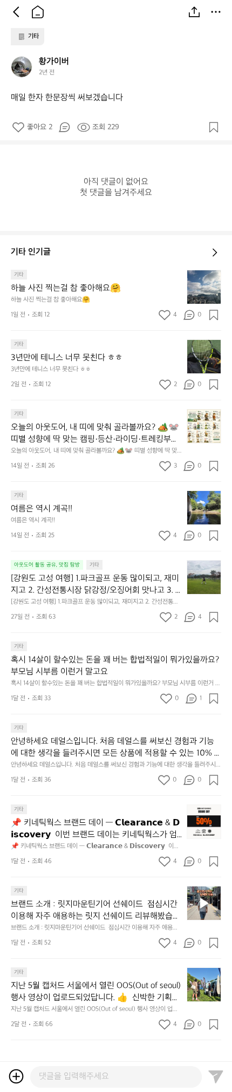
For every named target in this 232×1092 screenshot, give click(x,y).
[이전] (16, 12)
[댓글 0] (64, 127)
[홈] (37, 12)
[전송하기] (215, 1076)
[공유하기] (194, 12)
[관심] (213, 127)
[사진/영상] (16, 1076)
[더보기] (215, 12)
